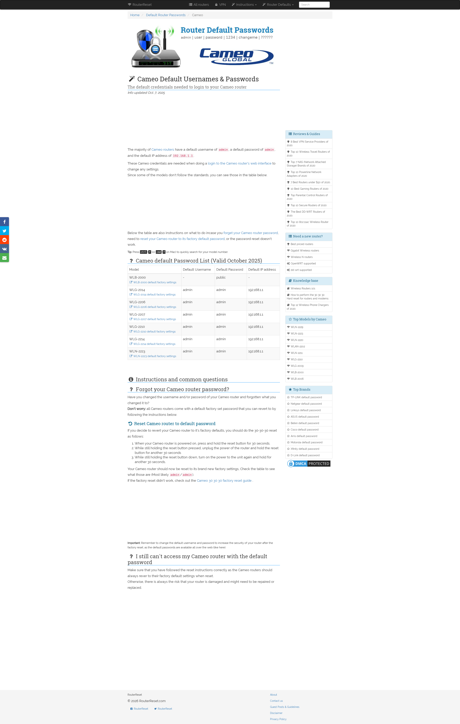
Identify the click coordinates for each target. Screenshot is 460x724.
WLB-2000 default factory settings (154, 282)
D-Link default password (305, 455)
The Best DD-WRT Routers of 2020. (306, 213)
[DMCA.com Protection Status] (308, 463)
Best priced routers (301, 244)
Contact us (276, 700)
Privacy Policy (278, 719)
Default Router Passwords (166, 15)
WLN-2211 (296, 352)
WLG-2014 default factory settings (154, 294)
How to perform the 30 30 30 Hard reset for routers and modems (307, 296)
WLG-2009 (296, 365)
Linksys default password (305, 410)
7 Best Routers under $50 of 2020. (310, 182)
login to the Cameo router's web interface (240, 163)
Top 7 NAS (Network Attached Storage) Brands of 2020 (306, 163)
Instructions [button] (245, 4)
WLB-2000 (297, 372)
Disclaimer (276, 713)
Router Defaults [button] (279, 4)
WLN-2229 (296, 327)
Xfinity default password (304, 448)
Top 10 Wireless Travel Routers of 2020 (308, 153)
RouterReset (142, 4)
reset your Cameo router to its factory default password (182, 239)
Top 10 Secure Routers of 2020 (308, 205)
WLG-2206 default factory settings (154, 307)
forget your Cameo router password (251, 233)
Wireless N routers (301, 256)
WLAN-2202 (297, 346)
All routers (201, 4)
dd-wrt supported (301, 269)
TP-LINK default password (306, 397)
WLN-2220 (296, 339)
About (273, 694)
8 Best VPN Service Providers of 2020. (307, 143)
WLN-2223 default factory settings (154, 356)
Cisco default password (304, 429)
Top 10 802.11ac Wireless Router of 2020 (308, 223)
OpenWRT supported (303, 263)
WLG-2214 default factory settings (154, 344)
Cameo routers (162, 149)
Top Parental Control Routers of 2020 (307, 197)
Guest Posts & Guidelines (284, 707)
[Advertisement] (204, 121)
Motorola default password (306, 442)
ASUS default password (304, 416)
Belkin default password (304, 423)
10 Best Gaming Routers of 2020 (309, 188)
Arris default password (303, 436)
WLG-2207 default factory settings (154, 319)
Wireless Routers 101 (302, 288)
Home (135, 15)
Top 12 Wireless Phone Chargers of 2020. (308, 306)
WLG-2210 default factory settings (154, 331)
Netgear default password (306, 403)
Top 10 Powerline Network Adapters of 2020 (304, 173)
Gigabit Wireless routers (304, 250)
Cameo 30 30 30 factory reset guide (224, 480)
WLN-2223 (296, 333)
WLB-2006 (296, 378)
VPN (222, 4)
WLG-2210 (296, 359)
